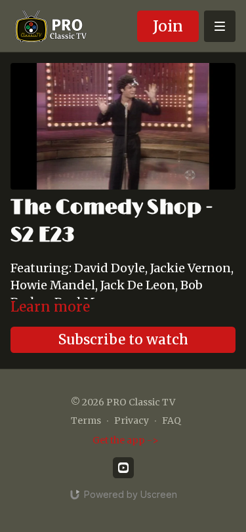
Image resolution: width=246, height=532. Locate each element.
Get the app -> (125, 440)
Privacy (131, 420)
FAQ (171, 420)
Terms (86, 420)
